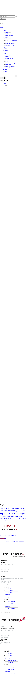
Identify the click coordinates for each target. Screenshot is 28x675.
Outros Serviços (9, 45)
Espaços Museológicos (20, 511)
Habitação (21, 514)
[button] (15, 587)
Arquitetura (8, 38)
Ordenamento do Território (17, 518)
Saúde (1, 521)
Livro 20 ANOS (9, 35)
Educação (3, 511)
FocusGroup (11, 611)
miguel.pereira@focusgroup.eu (7, 584)
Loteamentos (18, 516)
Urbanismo (8, 42)
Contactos (5, 50)
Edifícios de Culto (21, 508)
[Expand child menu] (10, 32)
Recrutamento (11, 603)
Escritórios (11, 511)
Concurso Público (5, 508)
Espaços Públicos (8, 513)
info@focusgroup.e (4, 637)
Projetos (5, 47)
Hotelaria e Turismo (7, 516)
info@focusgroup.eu (5, 571)
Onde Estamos (11, 601)
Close (1, 27)
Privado (25, 518)
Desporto (14, 508)
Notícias (5, 48)
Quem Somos (6, 32)
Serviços (5, 37)
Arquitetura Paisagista (11, 40)
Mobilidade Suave (10, 43)
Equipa (7, 34)
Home (4, 30)
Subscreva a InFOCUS (8, 536)
